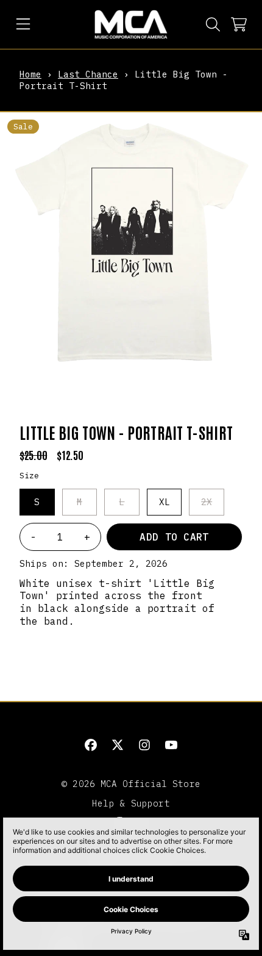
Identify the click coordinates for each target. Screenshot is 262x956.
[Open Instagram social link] (144, 744)
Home (30, 74)
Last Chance (88, 74)
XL (164, 502)
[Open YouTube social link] (171, 744)
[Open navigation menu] (23, 24)
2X (206, 502)
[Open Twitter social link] (117, 744)
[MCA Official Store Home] (131, 24)
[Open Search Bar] (212, 24)
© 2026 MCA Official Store (131, 783)
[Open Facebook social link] (90, 744)
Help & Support (130, 803)
